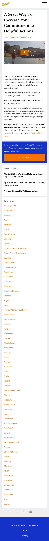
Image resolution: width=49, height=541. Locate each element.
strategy (7, 447)
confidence (8, 272)
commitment (9, 37)
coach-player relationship (15, 253)
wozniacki (8, 494)
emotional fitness (11, 291)
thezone (8, 466)
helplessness (9, 319)
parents (7, 385)
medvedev (8, 333)
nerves (7, 362)
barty (6, 229)
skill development (23, 37)
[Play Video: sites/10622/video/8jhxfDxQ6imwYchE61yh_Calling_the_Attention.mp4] (24, 52)
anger (6, 220)
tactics (7, 456)
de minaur (8, 277)
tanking (7, 461)
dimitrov (7, 281)
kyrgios (7, 329)
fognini (7, 300)
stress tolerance (11, 452)
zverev (7, 504)
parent (7, 381)
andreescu (8, 215)
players (7, 395)
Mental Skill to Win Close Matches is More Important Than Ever (23, 175)
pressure (8, 400)
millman (7, 338)
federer (7, 296)
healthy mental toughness (15, 310)
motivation (8, 347)
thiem (6, 471)
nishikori (8, 366)
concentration (10, 267)
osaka (6, 376)
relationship (9, 404)
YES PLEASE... (25, 157)
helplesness (9, 314)
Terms (24, 530)
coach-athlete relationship (15, 248)
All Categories (10, 206)
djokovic (7, 286)
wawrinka (8, 489)
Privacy (24, 536)
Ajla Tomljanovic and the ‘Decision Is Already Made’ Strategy (24, 184)
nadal (6, 357)
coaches (7, 258)
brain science (9, 234)
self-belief (8, 428)
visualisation (9, 485)
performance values (12, 390)
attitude (7, 225)
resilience (8, 409)
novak (7, 371)
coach (6, 243)
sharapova (8, 437)
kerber (7, 324)
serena (7, 433)
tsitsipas (8, 480)
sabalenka (8, 418)
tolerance (8, 475)
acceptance (9, 210)
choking (7, 239)
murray (7, 352)
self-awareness (10, 423)
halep (6, 305)
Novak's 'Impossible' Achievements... (20, 191)
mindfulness (9, 343)
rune (6, 414)
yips (6, 499)
